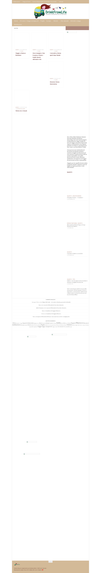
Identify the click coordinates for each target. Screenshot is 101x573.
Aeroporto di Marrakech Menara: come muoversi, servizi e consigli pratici (53, 316)
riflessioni (58, 325)
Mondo (56, 21)
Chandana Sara (21, 108)
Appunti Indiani (26, 323)
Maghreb (73, 323)
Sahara (65, 325)
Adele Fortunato (39, 308)
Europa (48, 21)
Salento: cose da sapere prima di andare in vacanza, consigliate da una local (77, 281)
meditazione (16, 325)
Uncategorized (77, 196)
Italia (64, 323)
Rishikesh (62, 325)
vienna (56, 326)
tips (78, 325)
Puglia (42, 21)
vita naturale (61, 326)
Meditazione (18, 24)
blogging (35, 323)
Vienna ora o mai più (21, 111)
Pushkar (46, 325)
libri (66, 323)
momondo (25, 325)
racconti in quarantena (52, 325)
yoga (71, 326)
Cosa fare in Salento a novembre (75, 253)
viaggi (39, 326)
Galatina (51, 323)
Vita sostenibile (67, 326)
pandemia (39, 325)
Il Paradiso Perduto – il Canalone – (75, 197)
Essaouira (43, 323)
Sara (22, 51)
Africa (14, 323)
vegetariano (35, 326)
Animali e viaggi (75, 21)
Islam (62, 323)
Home (16, 21)
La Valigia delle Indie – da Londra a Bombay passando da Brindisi (55, 302)
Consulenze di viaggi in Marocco (52, 310)
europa (17, 49)
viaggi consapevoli (46, 326)
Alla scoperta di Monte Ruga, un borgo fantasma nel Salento (76, 225)
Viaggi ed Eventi (26, 1)
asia (32, 323)
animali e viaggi (19, 323)
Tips (74, 279)
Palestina (35, 325)
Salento (69, 196)
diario (40, 323)
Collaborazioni (16, 1)
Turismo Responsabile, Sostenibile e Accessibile (44, 1)
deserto (38, 323)
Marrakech (86, 323)
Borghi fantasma (72, 223)
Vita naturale (65, 21)
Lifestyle (61, 1)
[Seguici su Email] (83, 564)
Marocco (79, 323)
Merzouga (22, 325)
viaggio (53, 326)
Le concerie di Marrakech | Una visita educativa (53, 305)
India (58, 323)
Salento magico (75, 325)
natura (32, 325)
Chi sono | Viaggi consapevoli (29, 21)
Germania (54, 323)
